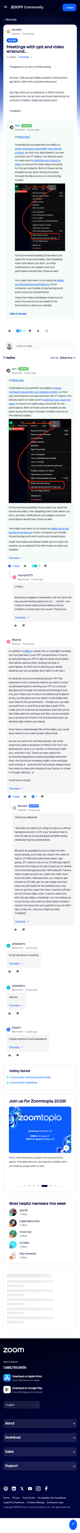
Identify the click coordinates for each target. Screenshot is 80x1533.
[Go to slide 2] (29, 1186)
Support (11, 1466)
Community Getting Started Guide (30, 1077)
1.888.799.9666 (14, 1367)
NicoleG (17, 29)
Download (13, 1437)
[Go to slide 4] (38, 1186)
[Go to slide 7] (55, 1186)
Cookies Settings (35, 1502)
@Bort (28, 651)
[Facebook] (46, 1488)
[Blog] (5, 1488)
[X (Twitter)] (22, 1488)
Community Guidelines (23, 1082)
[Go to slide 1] (24, 1186)
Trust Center (29, 1497)
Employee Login (55, 1502)
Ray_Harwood (28, 1253)
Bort (17, 125)
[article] (40, 468)
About (10, 1423)
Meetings (11, 19)
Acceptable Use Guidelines (52, 1497)
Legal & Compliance (13, 1502)
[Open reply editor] (40, 346)
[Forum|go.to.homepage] (27, 7)
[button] (5, 7)
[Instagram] (38, 1488)
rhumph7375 (25, 575)
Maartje (16, 639)
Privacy (16, 1497)
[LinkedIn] (13, 1488)
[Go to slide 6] (49, 1186)
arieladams (18, 943)
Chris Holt (25, 1232)
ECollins (24, 1242)
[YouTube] (30, 1488)
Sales (9, 1451)
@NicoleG (24, 137)
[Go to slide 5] (42, 1186)
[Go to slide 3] (33, 1186)
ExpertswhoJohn (30, 1221)
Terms (6, 1497)
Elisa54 (16, 1027)
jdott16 (24, 1210)
